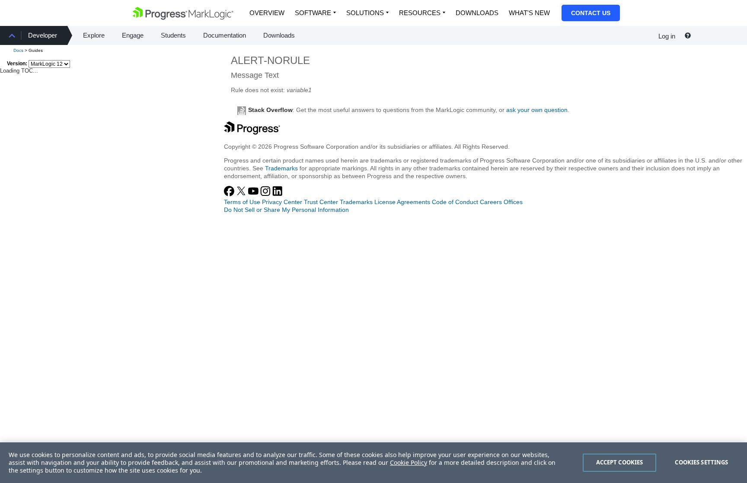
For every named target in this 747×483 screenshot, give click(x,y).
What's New (529, 12)
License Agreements (402, 201)
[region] (373, 462)
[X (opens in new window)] (242, 194)
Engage (133, 35)
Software (313, 12)
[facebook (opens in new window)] (230, 194)
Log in (666, 36)
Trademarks (281, 168)
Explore (94, 35)
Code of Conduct (455, 201)
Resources (420, 12)
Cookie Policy (408, 462)
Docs (18, 50)
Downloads (477, 12)
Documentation (224, 35)
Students (173, 35)
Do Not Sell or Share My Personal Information (286, 209)
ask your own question (537, 109)
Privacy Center (282, 201)
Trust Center (321, 201)
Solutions (365, 12)
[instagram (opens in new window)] (266, 194)
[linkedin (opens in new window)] (277, 194)
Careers (491, 201)
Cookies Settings (701, 462)
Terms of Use (242, 201)
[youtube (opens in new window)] (254, 194)
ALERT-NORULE (270, 60)
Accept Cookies (619, 462)
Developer (42, 35)
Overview (266, 12)
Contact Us (590, 13)
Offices (513, 201)
